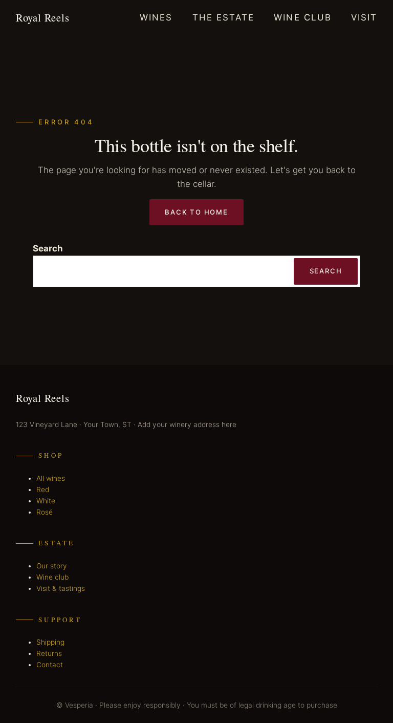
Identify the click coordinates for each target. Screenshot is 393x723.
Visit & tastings (60, 588)
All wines (50, 478)
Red (42, 489)
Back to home (196, 212)
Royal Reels (43, 17)
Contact (49, 665)
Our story (51, 566)
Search (48, 248)
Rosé (44, 512)
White (45, 501)
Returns (49, 653)
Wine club (52, 577)
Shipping (50, 642)
